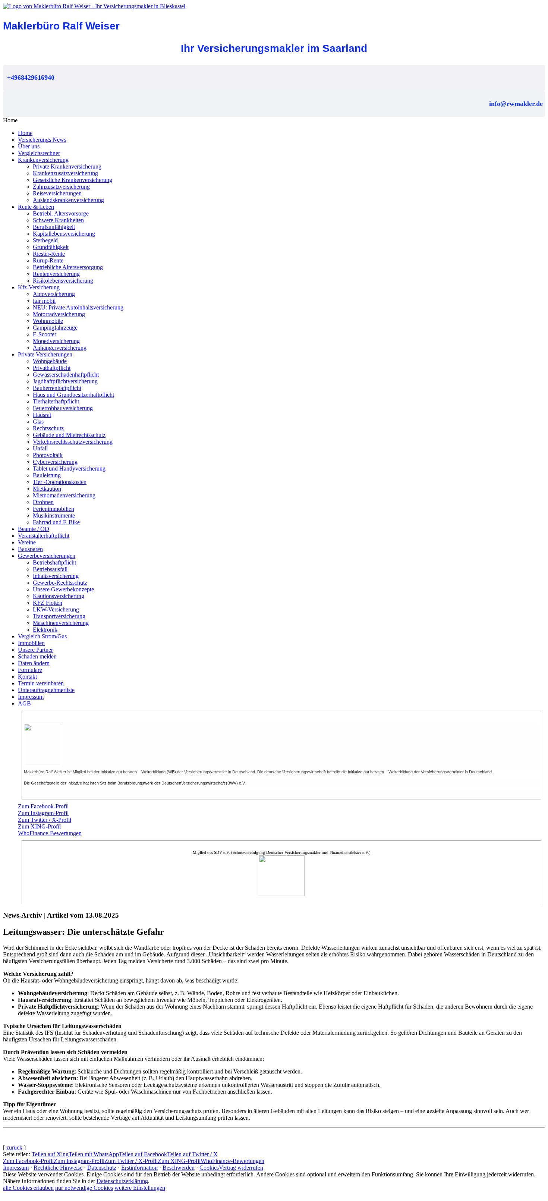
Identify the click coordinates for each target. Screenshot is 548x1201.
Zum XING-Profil (39, 826)
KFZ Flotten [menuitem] (47, 603)
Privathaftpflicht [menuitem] (51, 368)
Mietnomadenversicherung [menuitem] (64, 495)
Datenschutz (101, 1167)
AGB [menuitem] (24, 703)
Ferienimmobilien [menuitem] (53, 509)
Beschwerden (179, 1167)
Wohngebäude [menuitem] (50, 361)
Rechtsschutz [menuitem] (48, 428)
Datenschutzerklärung (122, 1181)
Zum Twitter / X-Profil (44, 820)
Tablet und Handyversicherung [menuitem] (69, 468)
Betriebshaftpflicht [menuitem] (54, 562)
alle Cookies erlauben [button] (28, 1188)
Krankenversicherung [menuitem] (43, 160)
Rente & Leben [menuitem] (36, 207)
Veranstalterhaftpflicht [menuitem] (43, 535)
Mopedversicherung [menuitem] (56, 341)
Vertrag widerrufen (241, 1167)
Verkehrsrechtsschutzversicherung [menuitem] (73, 441)
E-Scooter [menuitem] (44, 334)
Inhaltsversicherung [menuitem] (56, 576)
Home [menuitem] (25, 133)
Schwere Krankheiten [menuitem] (58, 220)
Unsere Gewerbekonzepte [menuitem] (63, 589)
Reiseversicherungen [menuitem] (57, 193)
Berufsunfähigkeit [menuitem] (54, 227)
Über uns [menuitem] (29, 146)
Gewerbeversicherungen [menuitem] (46, 556)
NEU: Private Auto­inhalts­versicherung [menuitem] (78, 307)
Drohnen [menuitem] (43, 502)
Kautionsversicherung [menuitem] (58, 596)
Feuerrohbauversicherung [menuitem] (63, 408)
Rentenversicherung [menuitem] (56, 274)
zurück (14, 1147)
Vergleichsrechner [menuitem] (39, 153)
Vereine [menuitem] (27, 542)
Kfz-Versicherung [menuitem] (39, 287)
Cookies (209, 1167)
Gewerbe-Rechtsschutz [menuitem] (60, 582)
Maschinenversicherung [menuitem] (61, 623)
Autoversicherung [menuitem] (54, 294)
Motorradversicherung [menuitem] (59, 314)
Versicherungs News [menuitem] (42, 139)
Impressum (16, 1167)
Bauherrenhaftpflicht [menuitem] (57, 388)
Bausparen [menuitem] (30, 549)
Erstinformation (139, 1167)
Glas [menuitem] (38, 421)
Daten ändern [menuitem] (34, 663)
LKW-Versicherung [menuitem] (56, 609)
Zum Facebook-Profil (43, 806)
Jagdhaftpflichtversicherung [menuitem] (65, 381)
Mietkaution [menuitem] (47, 488)
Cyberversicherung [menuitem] (55, 462)
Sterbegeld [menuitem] (45, 240)
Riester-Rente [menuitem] (49, 254)
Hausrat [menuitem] (42, 415)
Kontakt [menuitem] (27, 676)
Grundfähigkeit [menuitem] (51, 247)
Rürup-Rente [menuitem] (48, 260)
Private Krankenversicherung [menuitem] (67, 166)
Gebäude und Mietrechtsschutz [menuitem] (69, 435)
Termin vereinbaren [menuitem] (41, 683)
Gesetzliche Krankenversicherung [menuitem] (72, 180)
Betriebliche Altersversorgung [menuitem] (68, 267)
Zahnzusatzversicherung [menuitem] (61, 186)
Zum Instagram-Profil (43, 813)
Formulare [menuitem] (30, 670)
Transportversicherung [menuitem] (59, 616)
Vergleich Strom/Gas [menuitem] (42, 636)
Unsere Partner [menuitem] (35, 650)
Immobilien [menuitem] (31, 643)
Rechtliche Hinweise (58, 1167)
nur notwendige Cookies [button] (84, 1188)
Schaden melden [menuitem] (37, 656)
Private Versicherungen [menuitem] (45, 354)
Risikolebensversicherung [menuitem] (63, 280)
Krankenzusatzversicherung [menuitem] (65, 173)
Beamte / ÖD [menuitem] (33, 529)
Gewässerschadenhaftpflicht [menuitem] (66, 374)
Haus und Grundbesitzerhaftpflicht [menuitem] (73, 395)
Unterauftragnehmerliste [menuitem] (46, 690)
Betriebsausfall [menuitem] (50, 569)
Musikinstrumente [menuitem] (54, 515)
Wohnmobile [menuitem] (48, 321)
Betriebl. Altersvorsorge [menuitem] (61, 213)
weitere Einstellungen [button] (139, 1188)
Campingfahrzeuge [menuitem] (55, 327)
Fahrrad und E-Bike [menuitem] (56, 522)
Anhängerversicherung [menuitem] (59, 348)
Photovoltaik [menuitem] (48, 455)
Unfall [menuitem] (40, 448)
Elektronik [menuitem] (45, 629)
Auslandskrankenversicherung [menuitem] (68, 200)
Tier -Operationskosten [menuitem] (59, 482)
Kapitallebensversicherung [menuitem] (64, 233)
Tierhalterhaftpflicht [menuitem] (56, 401)
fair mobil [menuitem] (44, 301)
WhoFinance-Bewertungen (50, 833)
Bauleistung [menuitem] (47, 475)
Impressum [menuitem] (31, 697)
